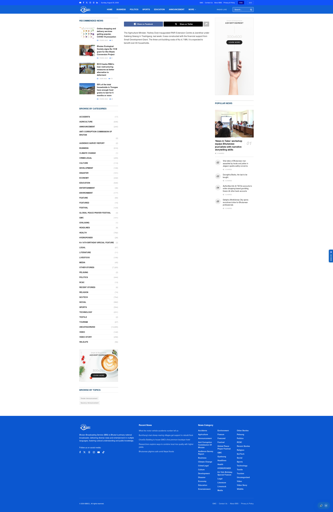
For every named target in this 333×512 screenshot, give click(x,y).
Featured (84, 202)
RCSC (81, 282)
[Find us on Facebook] (83, 2)
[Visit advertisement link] (98, 366)
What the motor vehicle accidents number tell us (158, 430)
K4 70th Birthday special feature (96, 242)
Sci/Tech (83, 297)
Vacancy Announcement (90, 403)
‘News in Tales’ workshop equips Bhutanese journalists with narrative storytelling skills (228, 145)
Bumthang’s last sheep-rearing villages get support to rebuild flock (166, 435)
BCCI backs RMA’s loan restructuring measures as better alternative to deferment (105, 69)
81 (112, 58)
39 (112, 40)
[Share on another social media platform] (206, 24)
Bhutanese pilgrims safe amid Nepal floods (156, 451)
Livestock (84, 257)
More (191, 9)
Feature (83, 197)
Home (109, 9)
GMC (201, 2)
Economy (84, 178)
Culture (83, 163)
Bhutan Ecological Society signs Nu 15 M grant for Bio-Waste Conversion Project (107, 50)
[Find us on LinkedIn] (97, 2)
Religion (83, 292)
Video (82, 332)
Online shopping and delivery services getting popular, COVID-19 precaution (106, 32)
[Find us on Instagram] (90, 2)
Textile (83, 317)
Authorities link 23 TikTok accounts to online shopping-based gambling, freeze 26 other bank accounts (237, 188)
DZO (250, 3)
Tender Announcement (89, 398)
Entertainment (87, 188)
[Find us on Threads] (93, 2)
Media (82, 262)
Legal (82, 247)
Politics (134, 9)
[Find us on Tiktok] (103, 452)
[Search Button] (251, 9)
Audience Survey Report (92, 143)
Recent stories (87, 287)
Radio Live (222, 9)
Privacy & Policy (229, 2)
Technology (85, 312)
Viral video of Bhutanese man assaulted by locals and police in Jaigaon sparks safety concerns (235, 163)
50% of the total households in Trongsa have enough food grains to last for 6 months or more (107, 90)
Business (121, 9)
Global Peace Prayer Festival (95, 212)
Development (86, 168)
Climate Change (87, 153)
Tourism (83, 322)
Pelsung (83, 272)
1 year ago (102, 78)
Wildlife (83, 342)
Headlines (84, 227)
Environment (86, 192)
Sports (146, 9)
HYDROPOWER (86, 237)
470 (111, 78)
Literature (85, 252)
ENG (241, 3)
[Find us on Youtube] (80, 2)
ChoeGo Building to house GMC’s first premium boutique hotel (164, 439)
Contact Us (209, 2)
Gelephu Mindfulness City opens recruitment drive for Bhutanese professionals (235, 202)
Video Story (85, 337)
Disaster (83, 173)
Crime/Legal (85, 158)
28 (112, 99)
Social (82, 302)
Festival (83, 207)
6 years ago (103, 40)
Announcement (176, 9)
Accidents (84, 116)
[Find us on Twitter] (87, 2)
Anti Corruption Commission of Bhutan (95, 133)
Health (83, 232)
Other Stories (86, 267)
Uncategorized (87, 327)
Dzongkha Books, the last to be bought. (235, 175)
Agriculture (85, 121)
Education (159, 9)
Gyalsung (84, 222)
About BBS (218, 2)
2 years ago (103, 58)
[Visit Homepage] (85, 9)
